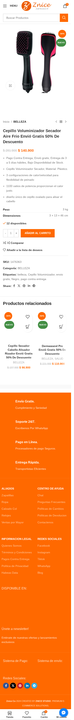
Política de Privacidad (15, 566)
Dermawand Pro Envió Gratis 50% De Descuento (52, 349)
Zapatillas (8, 495)
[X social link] (19, 286)
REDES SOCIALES (49, 538)
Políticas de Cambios (50, 508)
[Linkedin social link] (29, 286)
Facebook (43, 545)
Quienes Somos (12, 545)
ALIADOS (8, 488)
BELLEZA (19, 121)
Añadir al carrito (38, 233)
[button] (28, 327)
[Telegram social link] (34, 286)
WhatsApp (43, 566)
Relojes (6, 515)
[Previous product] (56, 121)
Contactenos (45, 522)
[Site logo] (36, 5)
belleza (22, 274)
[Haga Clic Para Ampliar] (10, 85)
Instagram (43, 552)
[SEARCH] (64, 18)
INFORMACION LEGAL (17, 538)
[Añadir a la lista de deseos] (28, 317)
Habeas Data (10, 572)
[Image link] (18, 669)
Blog (40, 572)
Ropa (5, 502)
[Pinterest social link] (24, 286)
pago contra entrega (33, 279)
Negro (15, 279)
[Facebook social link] (14, 286)
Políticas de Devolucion (52, 515)
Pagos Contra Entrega (15, 559)
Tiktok (41, 559)
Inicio (6, 121)
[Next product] (65, 121)
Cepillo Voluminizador (41, 274)
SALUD (59, 358)
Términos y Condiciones (17, 552)
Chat (40, 495)
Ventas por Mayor (13, 522)
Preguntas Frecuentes (51, 502)
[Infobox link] (36, 404)
